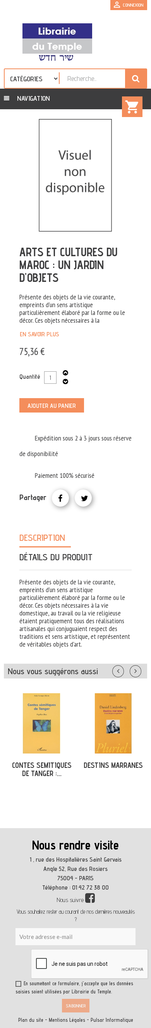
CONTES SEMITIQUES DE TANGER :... (42, 769)
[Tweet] (83, 498)
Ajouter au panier (51, 405)
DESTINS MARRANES (113, 765)
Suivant (140, 669)
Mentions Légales (67, 1020)
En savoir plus (39, 334)
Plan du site (30, 1020)
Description (42, 537)
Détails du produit (56, 557)
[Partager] (60, 498)
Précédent (125, 669)
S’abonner (76, 1006)
